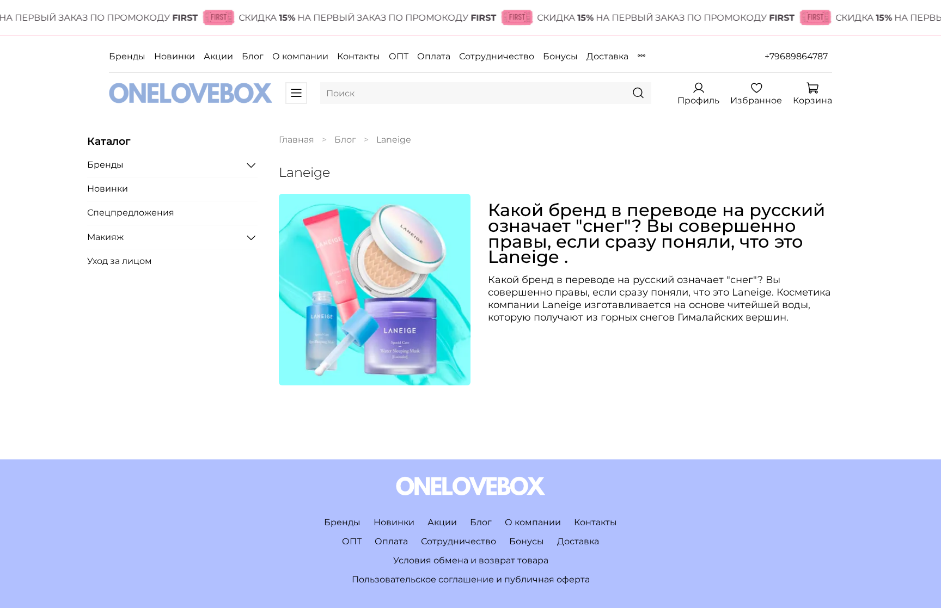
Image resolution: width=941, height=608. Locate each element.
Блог (253, 56)
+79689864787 (796, 56)
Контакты (358, 56)
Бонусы (560, 56)
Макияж (105, 237)
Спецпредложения (130, 212)
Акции (218, 56)
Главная (296, 139)
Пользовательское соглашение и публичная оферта (471, 579)
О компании (300, 56)
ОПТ (398, 56)
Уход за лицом (119, 261)
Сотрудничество (496, 56)
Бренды (127, 56)
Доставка (607, 56)
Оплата (433, 56)
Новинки (174, 56)
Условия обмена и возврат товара (470, 560)
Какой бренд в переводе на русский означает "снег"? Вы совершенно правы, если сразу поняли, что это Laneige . (656, 233)
